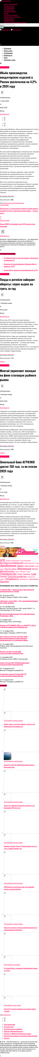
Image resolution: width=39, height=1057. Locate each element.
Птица (19, 574)
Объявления (7, 48)
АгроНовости (4, 114)
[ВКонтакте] (1, 28)
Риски (6, 13)
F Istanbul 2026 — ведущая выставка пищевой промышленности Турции (17, 590)
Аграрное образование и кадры (15, 22)
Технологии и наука (11, 15)
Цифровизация (34, 579)
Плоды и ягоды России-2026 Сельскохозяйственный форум (11, 652)
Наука (17, 571)
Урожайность (12, 579)
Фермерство (24, 579)
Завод (37, 563)
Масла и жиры (11, 569)
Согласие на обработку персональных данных (17, 1034)
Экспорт (4, 581)
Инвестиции (29, 566)
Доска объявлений (10, 4)
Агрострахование (25, 560)
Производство (9, 10)
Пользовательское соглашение (13, 1029)
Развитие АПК (9, 20)
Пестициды (22, 571)
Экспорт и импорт (10, 11)
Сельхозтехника (31, 576)
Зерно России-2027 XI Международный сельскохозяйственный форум (14, 664)
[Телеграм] (3, 28)
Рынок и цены (9, 6)
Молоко (35, 569)
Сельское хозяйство (17, 576)
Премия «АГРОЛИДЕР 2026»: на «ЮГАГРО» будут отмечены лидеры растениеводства (18, 626)
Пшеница (26, 574)
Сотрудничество (9, 1027)
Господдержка (9, 19)
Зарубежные (8, 565)
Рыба (33, 574)
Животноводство (29, 563)
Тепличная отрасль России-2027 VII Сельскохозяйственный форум (13, 675)
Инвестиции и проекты (12, 17)
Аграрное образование (12, 560)
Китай (36, 566)
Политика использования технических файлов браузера (20, 1036)
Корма (2, 569)
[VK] (4, 118)
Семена (2, 579)
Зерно (20, 565)
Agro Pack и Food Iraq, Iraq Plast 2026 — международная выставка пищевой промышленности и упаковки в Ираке (14, 638)
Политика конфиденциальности (13, 1031)
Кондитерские (19, 203)
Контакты (7, 1038)
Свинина (3, 576)
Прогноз (28, 571)
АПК (2, 560)
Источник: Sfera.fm (7, 196)
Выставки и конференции (11, 563)
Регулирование (9, 8)
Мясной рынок (7, 571)
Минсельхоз (24, 568)
